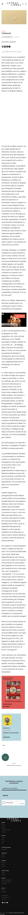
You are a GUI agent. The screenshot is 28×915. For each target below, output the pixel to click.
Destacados (4, 883)
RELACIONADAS (8, 771)
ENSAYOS (4, 860)
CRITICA (4, 835)
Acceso (3, 890)
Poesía (3, 855)
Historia (3, 862)
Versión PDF (6, 737)
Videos (3, 872)
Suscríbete (6, 706)
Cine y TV (3, 837)
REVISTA (4, 878)
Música (3, 841)
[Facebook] (3, 47)
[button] (3, 3)
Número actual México (6, 880)
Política (3, 826)
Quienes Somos (5, 895)
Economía (4, 828)
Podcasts (4, 874)
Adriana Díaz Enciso (14, 765)
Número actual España (6, 882)
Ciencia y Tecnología (6, 830)
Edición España (7, 704)
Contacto (4, 899)
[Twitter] (5, 47)
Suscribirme (4, 892)
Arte (2, 843)
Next (23, 692)
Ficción (3, 857)
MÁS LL (3, 888)
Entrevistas (4, 849)
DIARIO (3, 822)
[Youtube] (7, 903)
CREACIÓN (4, 853)
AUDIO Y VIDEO (5, 870)
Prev (3, 692)
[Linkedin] (7, 47)
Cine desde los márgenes (13, 701)
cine (4, 745)
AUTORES (18, 773)
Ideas (3, 864)
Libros (3, 839)
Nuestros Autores (5, 897)
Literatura (4, 832)
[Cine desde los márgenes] (13, 691)
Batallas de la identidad (11, 733)
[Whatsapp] (9, 47)
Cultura (3, 824)
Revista (4, 31)
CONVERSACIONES (6, 847)
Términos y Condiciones (14, 913)
